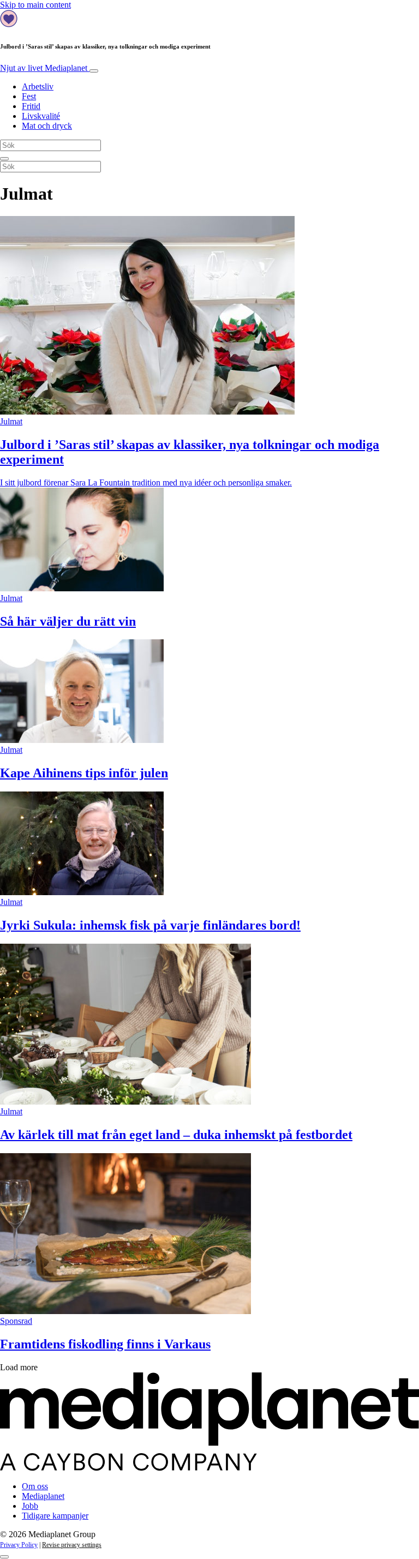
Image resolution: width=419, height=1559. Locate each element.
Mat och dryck (47, 125)
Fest (29, 96)
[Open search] (4, 158)
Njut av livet (43, 68)
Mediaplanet (43, 1496)
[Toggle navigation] (93, 71)
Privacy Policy (19, 1545)
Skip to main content (35, 4)
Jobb (30, 1505)
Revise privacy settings (71, 1545)
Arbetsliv (37, 86)
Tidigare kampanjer (55, 1515)
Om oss (35, 1486)
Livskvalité (41, 116)
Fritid (31, 106)
